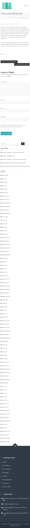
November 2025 (6, 206)
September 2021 (6, 379)
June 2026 (4, 182)
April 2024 (4, 272)
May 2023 (4, 310)
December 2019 (5, 438)
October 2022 (5, 334)
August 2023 (5, 299)
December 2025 (6, 203)
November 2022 (6, 331)
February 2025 (5, 237)
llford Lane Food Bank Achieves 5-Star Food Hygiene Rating (15, 166)
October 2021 (5, 376)
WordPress (17, 525)
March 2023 (5, 317)
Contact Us (6, 483)
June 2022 (4, 348)
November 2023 (6, 289)
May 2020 (4, 427)
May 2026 (4, 185)
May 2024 (4, 268)
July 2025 (4, 220)
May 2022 (4, 351)
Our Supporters (7, 479)
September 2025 (6, 213)
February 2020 (5, 431)
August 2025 (5, 216)
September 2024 (6, 254)
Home (5, 462)
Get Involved (6, 469)
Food (15, 17)
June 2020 (4, 424)
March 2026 (5, 192)
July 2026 (4, 178)
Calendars (5, 472)
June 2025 (4, 223)
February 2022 (5, 362)
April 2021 (4, 396)
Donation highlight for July (8, 155)
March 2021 (5, 400)
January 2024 (5, 282)
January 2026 (5, 199)
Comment (3, 82)
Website (3, 117)
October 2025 (5, 209)
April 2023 (4, 313)
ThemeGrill (22, 524)
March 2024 (5, 275)
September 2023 (6, 296)
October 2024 (5, 251)
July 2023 (4, 303)
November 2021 (6, 372)
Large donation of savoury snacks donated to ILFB (13, 162)
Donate (5, 476)
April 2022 (4, 355)
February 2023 (5, 320)
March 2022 (5, 358)
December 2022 (6, 327)
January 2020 (5, 434)
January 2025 (5, 241)
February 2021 (5, 403)
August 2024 (5, 258)
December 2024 (6, 244)
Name (3, 100)
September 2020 (6, 421)
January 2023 (5, 324)
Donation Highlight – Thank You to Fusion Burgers (14, 159)
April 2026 (4, 189)
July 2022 (4, 344)
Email (2, 108)
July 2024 (4, 261)
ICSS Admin (15, 24)
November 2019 (6, 441)
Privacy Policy (7, 487)
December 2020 (6, 410)
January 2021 (5, 407)
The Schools (6, 465)
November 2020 (6, 414)
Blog (3, 54)
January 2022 (5, 365)
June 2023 (4, 306)
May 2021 (4, 393)
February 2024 (5, 279)
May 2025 (4, 227)
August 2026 (5, 175)
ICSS (11, 524)
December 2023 (6, 286)
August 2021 (5, 382)
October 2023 (5, 293)
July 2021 (4, 386)
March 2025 (5, 234)
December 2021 (5, 369)
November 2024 (6, 248)
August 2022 (5, 341)
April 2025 (4, 230)
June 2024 (4, 265)
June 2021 (4, 389)
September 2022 (6, 338)
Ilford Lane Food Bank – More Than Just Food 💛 (13, 152)
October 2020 (5, 417)
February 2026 (5, 196)
